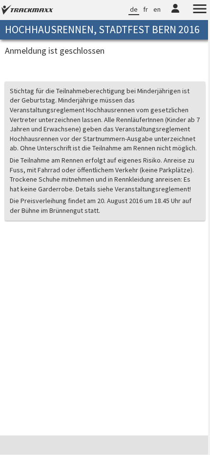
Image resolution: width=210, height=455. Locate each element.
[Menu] (192, 10)
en (149, 9)
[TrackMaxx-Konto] (168, 14)
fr (138, 9)
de (126, 9)
